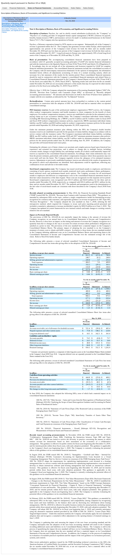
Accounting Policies (61, 8)
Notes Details (88, 8)
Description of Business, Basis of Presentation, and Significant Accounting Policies (15, 30)
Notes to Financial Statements (39, 8)
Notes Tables (76, 8)
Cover (4, 8)
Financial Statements (17, 8)
